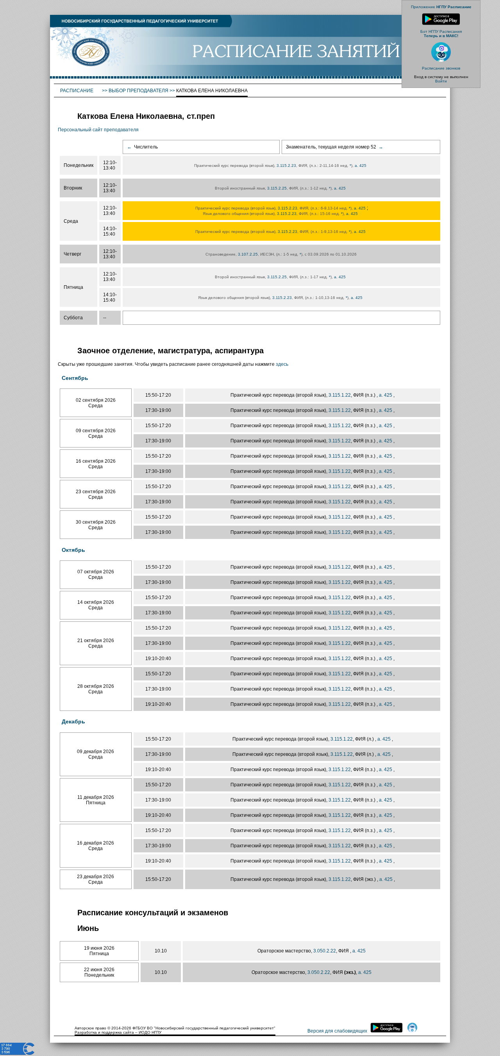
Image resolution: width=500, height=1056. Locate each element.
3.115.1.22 (340, 395)
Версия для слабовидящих (337, 1031)
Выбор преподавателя (138, 90)
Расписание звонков (441, 68)
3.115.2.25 (277, 188)
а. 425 (361, 165)
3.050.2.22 (324, 951)
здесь (282, 364)
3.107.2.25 (248, 254)
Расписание (77, 90)
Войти (441, 81)
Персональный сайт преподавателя (98, 129)
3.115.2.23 (286, 165)
